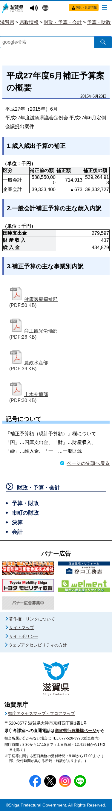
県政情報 (29, 22)
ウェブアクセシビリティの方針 (37, 645)
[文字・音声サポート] (34, 8)
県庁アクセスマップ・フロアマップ (41, 713)
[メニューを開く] (104, 7)
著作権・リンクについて (32, 619)
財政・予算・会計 (63, 22)
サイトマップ (21, 627)
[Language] (46, 8)
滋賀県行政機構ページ (75, 730)
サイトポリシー (23, 636)
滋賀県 (7, 22)
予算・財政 (99, 22)
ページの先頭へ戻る (88, 463)
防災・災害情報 (86, 7)
